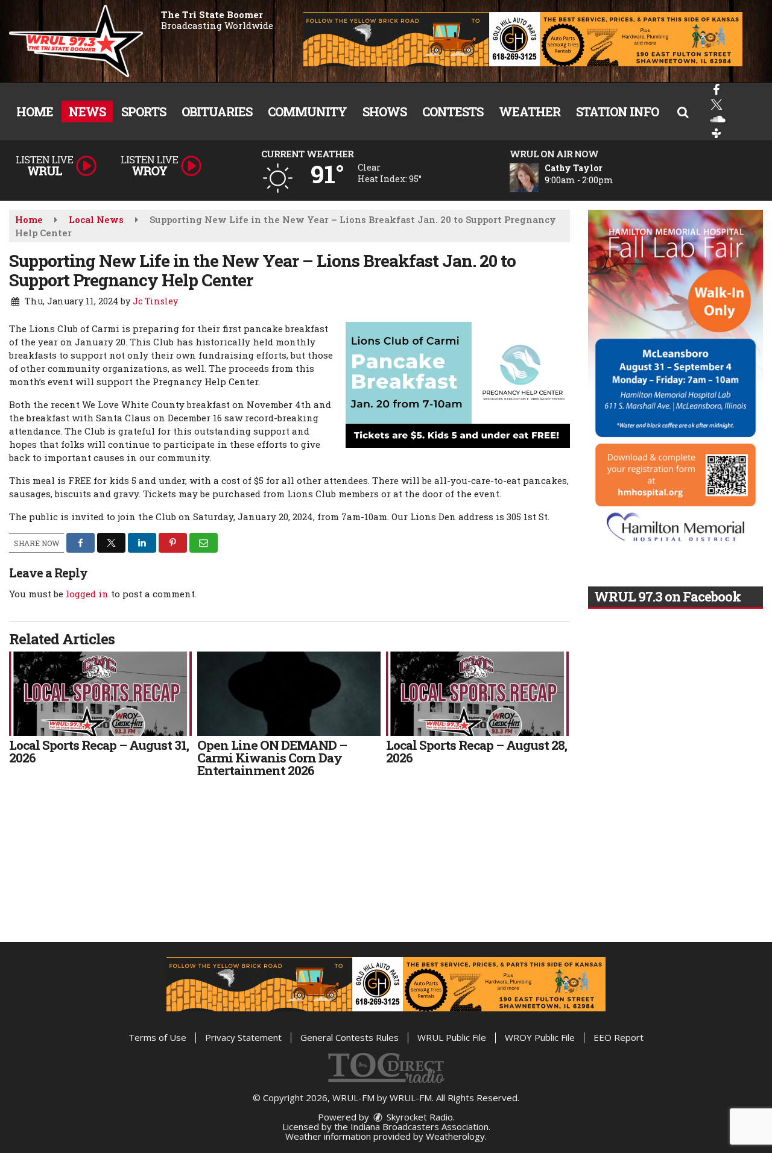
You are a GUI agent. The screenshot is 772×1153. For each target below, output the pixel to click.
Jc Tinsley (155, 301)
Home (34, 111)
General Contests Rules (349, 1037)
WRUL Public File (451, 1037)
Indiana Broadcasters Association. (420, 1126)
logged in (87, 594)
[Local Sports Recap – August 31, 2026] (100, 694)
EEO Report (618, 1037)
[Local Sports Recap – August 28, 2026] (477, 694)
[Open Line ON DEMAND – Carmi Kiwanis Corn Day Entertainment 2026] (288, 694)
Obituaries (217, 111)
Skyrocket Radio (418, 1117)
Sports (143, 111)
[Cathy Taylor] (538, 177)
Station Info (617, 111)
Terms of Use (157, 1037)
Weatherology (455, 1136)
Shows (384, 111)
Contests (452, 111)
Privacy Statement (243, 1037)
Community (307, 111)
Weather (529, 111)
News (87, 111)
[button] (682, 111)
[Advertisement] (522, 39)
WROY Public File (540, 1037)
